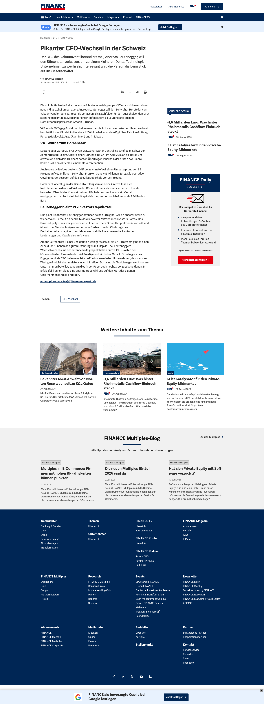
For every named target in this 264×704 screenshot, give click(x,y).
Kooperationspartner (194, 637)
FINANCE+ (47, 632)
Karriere (140, 637)
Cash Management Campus (151, 598)
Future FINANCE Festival (149, 603)
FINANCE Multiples (51, 462)
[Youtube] (141, 677)
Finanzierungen (49, 543)
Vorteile (187, 530)
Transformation (49, 547)
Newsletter (156, 6)
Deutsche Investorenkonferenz (153, 590)
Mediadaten (96, 627)
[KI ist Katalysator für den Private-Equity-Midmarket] (195, 359)
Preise (44, 598)
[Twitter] (132, 677)
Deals (170, 373)
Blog (43, 586)
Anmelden (210, 6)
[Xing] (113, 677)
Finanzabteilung (112, 373)
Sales (186, 658)
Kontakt (188, 645)
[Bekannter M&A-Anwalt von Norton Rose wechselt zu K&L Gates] (68, 359)
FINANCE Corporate (52, 645)
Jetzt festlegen (169, 27)
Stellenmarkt (144, 645)
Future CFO (142, 556)
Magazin (93, 632)
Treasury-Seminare (146, 611)
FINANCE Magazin (54, 79)
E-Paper (187, 539)
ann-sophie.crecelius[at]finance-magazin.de (68, 281)
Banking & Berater (50, 373)
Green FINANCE (145, 586)
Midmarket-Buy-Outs (100, 590)
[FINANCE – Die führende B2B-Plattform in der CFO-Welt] (53, 7)
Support (45, 590)
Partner (188, 627)
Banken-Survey (96, 586)
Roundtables (143, 616)
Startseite (45, 38)
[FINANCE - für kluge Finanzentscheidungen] (193, 6)
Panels (92, 594)
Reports (92, 598)
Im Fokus (141, 565)
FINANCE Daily (191, 581)
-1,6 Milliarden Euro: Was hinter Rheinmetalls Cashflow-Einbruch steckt (193, 127)
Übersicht (93, 526)
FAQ (185, 534)
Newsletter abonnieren (194, 259)
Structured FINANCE (147, 581)
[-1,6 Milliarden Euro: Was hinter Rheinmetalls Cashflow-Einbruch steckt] (131, 359)
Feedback (188, 662)
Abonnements (176, 6)
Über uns (141, 632)
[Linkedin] (123, 677)
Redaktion (142, 627)
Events (140, 576)
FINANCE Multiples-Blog (132, 438)
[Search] (222, 17)
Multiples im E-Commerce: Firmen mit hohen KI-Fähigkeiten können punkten (66, 473)
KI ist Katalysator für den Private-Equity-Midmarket (194, 147)
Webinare (141, 607)
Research (94, 576)
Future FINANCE (145, 560)
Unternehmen (97, 534)
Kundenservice (191, 650)
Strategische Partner (194, 632)
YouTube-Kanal (144, 530)
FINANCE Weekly (192, 586)
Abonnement (190, 526)
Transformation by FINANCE (198, 590)
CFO (55, 38)
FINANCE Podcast (148, 551)
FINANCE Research (194, 594)
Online (91, 637)
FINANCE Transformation (150, 594)
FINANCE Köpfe (146, 538)
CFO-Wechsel (67, 38)
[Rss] (150, 677)
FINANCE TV (144, 521)
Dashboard (47, 581)
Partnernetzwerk (50, 594)
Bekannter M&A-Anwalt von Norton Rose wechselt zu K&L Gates (66, 381)
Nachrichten (49, 521)
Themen (93, 521)
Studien (92, 603)
